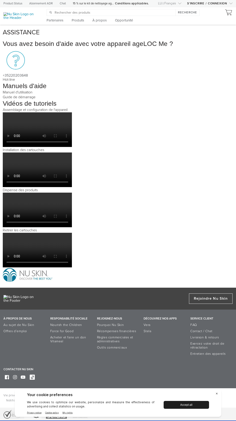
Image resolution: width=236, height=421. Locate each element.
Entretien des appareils (208, 354)
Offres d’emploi (15, 331)
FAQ (193, 325)
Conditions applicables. (132, 3)
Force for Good (62, 331)
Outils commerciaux (112, 347)
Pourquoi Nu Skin (110, 325)
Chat (63, 3)
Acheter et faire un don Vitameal (68, 339)
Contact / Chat (201, 331)
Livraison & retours (204, 337)
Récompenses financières (116, 331)
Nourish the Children (66, 325)
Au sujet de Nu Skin (18, 325)
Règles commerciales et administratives (115, 339)
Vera (147, 325)
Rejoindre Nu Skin (211, 298)
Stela (147, 331)
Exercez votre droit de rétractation (207, 345)
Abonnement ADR (41, 3)
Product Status (12, 3)
